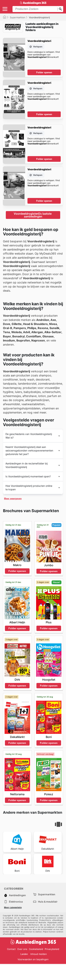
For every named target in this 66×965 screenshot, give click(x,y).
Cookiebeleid (36, 949)
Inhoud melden (38, 954)
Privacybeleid (52, 949)
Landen (24, 954)
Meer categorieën (13, 907)
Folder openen (44, 72)
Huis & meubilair (48, 901)
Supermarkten (17, 17)
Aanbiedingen (17, 895)
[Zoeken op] (60, 9)
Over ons (22, 949)
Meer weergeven (13, 498)
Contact (11, 949)
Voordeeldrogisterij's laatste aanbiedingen (33, 215)
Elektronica (16, 901)
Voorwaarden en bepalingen (33, 959)
